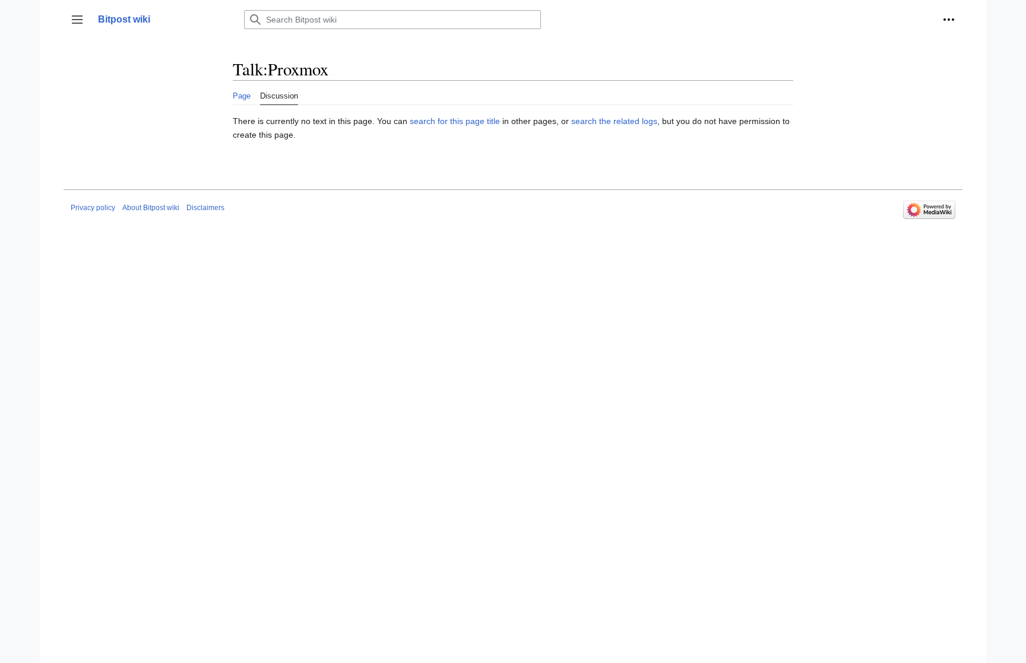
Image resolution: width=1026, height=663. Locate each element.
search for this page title (455, 121)
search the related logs (614, 121)
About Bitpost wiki (150, 208)
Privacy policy (93, 208)
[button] (77, 19)
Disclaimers (205, 208)
